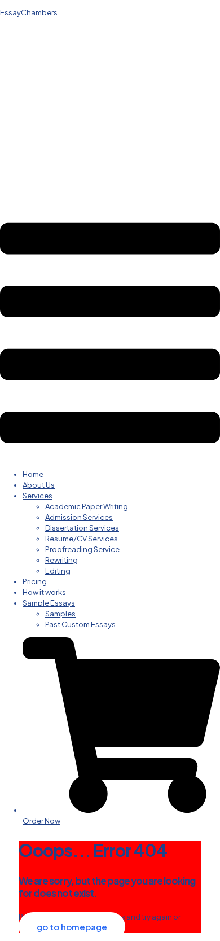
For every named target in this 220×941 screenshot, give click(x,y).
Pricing (35, 581)
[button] (110, 334)
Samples (60, 613)
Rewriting (61, 559)
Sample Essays (49, 602)
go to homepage (72, 926)
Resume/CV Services (81, 538)
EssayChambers (29, 12)
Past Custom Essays (80, 624)
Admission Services (79, 517)
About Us (39, 484)
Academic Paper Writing (86, 506)
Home (33, 474)
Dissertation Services (82, 527)
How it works (44, 592)
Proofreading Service (82, 549)
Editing (58, 570)
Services (37, 495)
